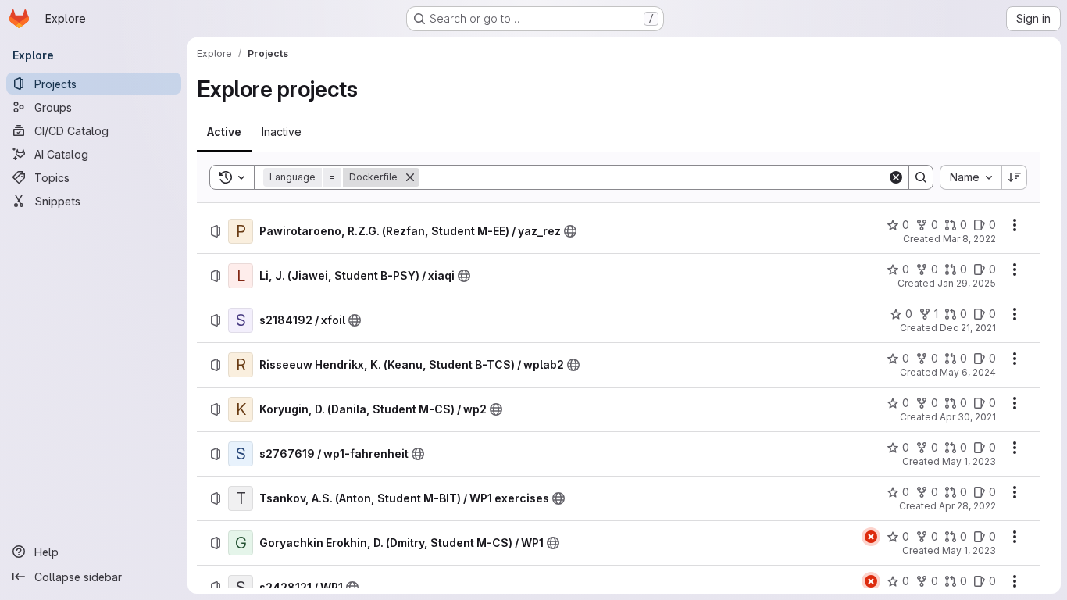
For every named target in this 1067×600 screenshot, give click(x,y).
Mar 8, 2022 (969, 239)
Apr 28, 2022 (967, 506)
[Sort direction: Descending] (1014, 177)
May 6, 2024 (968, 372)
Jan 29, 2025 (966, 283)
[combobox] (970, 177)
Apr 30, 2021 (968, 417)
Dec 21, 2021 (968, 328)
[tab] (224, 132)
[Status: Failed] (871, 536)
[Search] (920, 177)
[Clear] (896, 177)
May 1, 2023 (969, 461)
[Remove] (410, 177)
